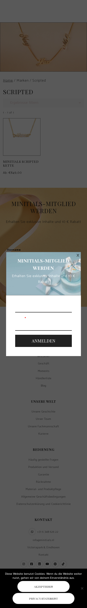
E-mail (20, 318)
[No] (82, 588)
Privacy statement (43, 598)
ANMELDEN (43, 340)
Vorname (22, 300)
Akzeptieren (43, 586)
